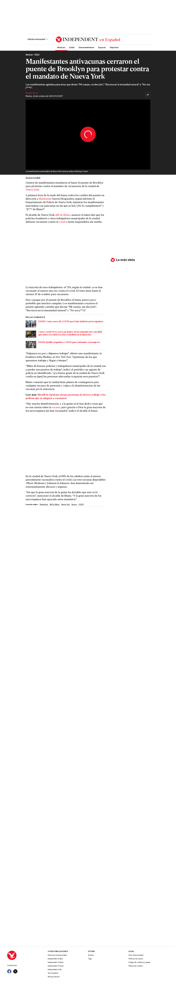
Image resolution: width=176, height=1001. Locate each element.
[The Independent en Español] (88, 39)
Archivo (91, 955)
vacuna (56, 407)
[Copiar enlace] (147, 94)
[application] (88, 135)
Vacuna (74, 505)
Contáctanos (12, 965)
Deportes (114, 47)
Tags (90, 959)
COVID (81, 505)
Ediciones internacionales (57, 955)
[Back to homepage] (27, 955)
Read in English (33, 178)
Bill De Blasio (55, 505)
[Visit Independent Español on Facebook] (9, 971)
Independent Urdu (55, 970)
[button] (38, 39)
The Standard (53, 973)
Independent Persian (56, 966)
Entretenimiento (86, 47)
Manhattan (45, 199)
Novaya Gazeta (54, 977)
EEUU (37, 55)
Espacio (102, 47)
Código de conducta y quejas (139, 962)
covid (62, 222)
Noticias (61, 47)
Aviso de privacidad (135, 955)
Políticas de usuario (135, 959)
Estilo (72, 47)
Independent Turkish (55, 962)
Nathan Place (32, 93)
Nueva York (32, 190)
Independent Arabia (55, 959)
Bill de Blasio (63, 215)
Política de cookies (135, 966)
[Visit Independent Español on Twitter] (15, 971)
